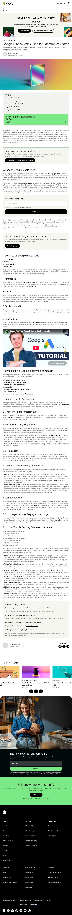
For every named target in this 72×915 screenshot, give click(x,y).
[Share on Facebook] (60, 646)
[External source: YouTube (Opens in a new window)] (12, 910)
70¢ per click (32, 286)
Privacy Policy (55, 774)
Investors (6, 836)
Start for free (61, 3)
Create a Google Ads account (14, 380)
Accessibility (29, 882)
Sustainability (29, 872)
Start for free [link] (36, 212)
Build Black (29, 877)
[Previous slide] (31, 691)
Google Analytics (56, 518)
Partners (5, 845)
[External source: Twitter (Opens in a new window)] (8, 910)
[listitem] (36, 677)
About (5, 826)
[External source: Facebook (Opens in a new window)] (4, 910)
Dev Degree (52, 836)
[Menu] (68, 3)
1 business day (35, 505)
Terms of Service (25, 900)
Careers (5, 831)
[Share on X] (64, 646)
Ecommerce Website (54, 882)
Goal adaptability (10, 264)
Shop (4, 872)
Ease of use (8, 266)
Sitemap (48, 900)
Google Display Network (53, 174)
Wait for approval (10, 392)
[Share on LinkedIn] (67, 646)
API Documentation (54, 831)
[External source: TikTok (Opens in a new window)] (20, 910)
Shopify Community (31, 845)
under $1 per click (29, 282)
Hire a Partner (30, 836)
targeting (36, 323)
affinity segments (56, 435)
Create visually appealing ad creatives (17, 389)
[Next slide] (41, 691)
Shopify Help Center (32, 831)
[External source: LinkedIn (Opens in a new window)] (25, 910)
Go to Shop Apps (12, 246)
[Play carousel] (36, 691)
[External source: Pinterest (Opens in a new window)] (29, 910)
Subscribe (36, 769)
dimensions (58, 480)
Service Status (7, 860)
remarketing (57, 520)
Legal (4, 855)
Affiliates (5, 850)
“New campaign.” (8, 417)
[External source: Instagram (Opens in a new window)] (16, 910)
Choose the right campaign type (15, 382)
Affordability (8, 259)
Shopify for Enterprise (10, 882)
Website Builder (53, 877)
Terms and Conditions (41, 774)
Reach (6, 262)
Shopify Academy (31, 841)
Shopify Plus (7, 877)
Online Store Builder (54, 872)
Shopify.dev (52, 826)
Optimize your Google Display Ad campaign (19, 394)
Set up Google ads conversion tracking (20, 160)
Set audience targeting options (14, 385)
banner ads (28, 183)
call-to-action (54, 570)
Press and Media (8, 841)
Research (28, 887)
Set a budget (8, 387)
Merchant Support (31, 826)
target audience (50, 226)
